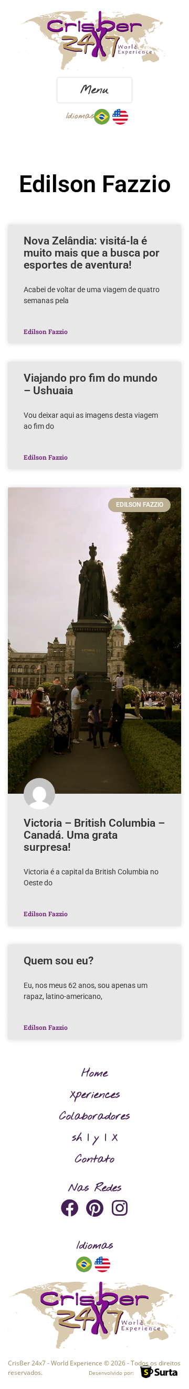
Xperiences (95, 1094)
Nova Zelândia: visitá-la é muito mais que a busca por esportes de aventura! (92, 253)
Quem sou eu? (58, 960)
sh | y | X (95, 1137)
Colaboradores (94, 1116)
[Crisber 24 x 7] (94, 40)
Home (94, 1073)
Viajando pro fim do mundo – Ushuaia (91, 384)
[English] (120, 116)
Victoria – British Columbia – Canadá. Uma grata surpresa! (94, 835)
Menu (94, 90)
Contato (94, 1159)
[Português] (102, 116)
